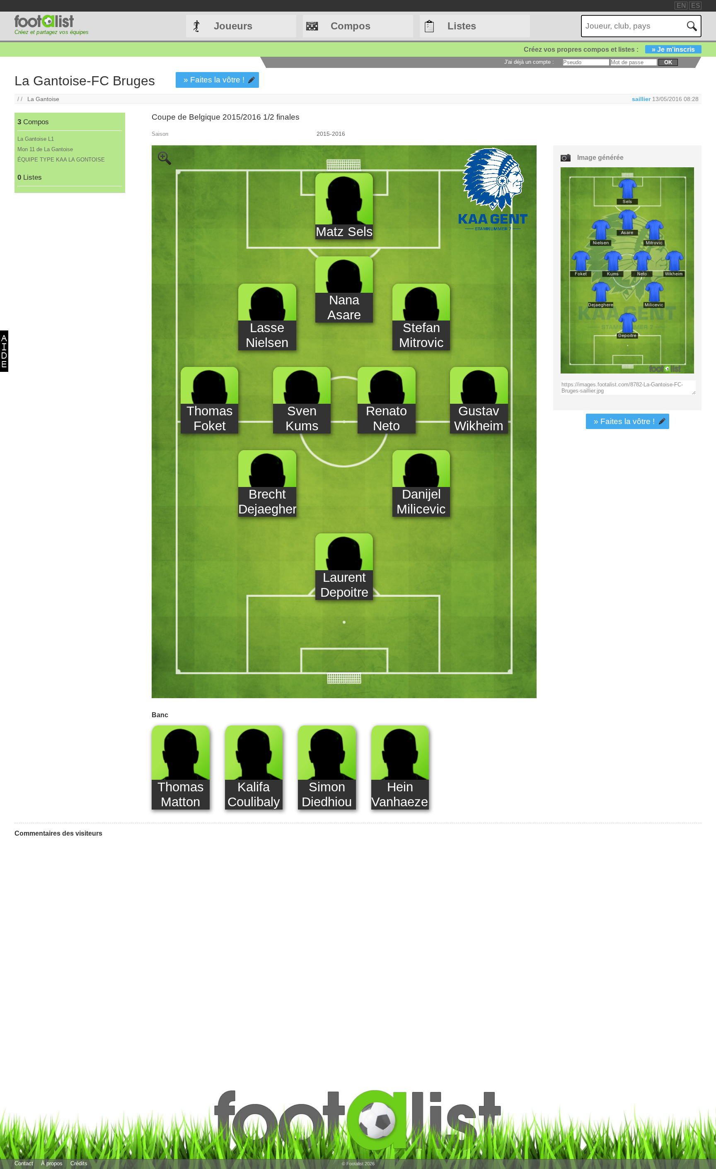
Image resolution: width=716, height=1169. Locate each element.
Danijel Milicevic (421, 501)
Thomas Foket (209, 418)
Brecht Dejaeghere (267, 501)
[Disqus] (77, 947)
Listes (462, 25)
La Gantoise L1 (35, 139)
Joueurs (233, 25)
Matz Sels (344, 231)
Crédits (78, 1163)
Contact (24, 1163)
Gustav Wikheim (478, 418)
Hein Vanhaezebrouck (400, 794)
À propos (52, 1163)
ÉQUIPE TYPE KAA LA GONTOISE (61, 160)
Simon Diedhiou (327, 794)
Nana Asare (344, 307)
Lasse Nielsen (267, 335)
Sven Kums (302, 418)
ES (695, 5)
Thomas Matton (180, 794)
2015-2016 (331, 133)
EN (681, 5)
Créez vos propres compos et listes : (609, 49)
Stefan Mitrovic (421, 335)
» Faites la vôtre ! (214, 79)
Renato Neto (386, 418)
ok (668, 62)
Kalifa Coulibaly (253, 794)
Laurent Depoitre (344, 585)
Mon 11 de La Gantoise (45, 149)
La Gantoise (43, 99)
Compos (350, 25)
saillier (641, 99)
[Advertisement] (69, 330)
